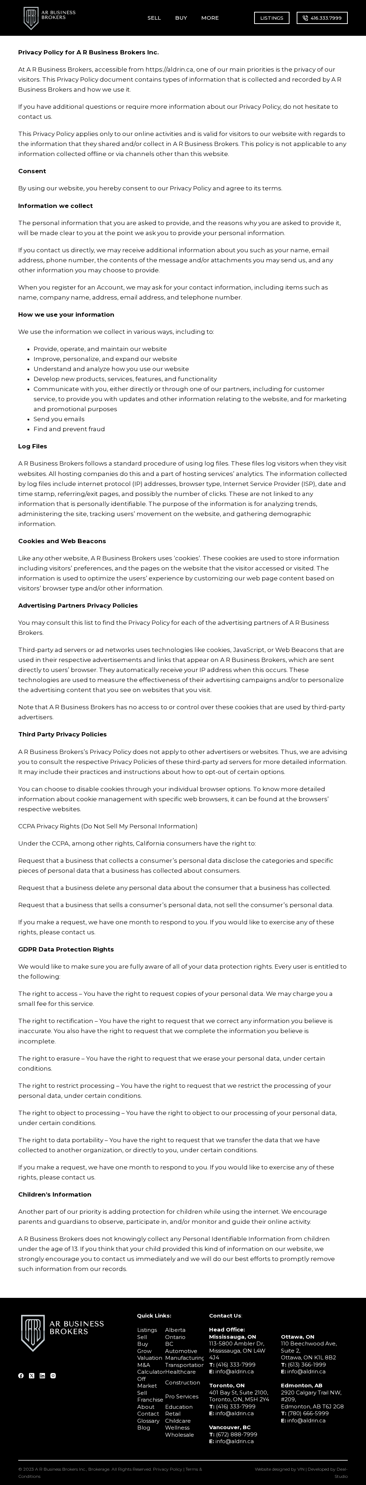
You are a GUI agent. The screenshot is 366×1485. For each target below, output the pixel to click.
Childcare (178, 1420)
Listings (147, 1329)
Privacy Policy (167, 1469)
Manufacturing (185, 1357)
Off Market (147, 1382)
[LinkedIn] (42, 1375)
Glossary (148, 1420)
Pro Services (181, 1396)
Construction (182, 1382)
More (210, 17)
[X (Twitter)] (31, 1375)
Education (179, 1406)
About (145, 1406)
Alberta (175, 1329)
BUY (181, 17)
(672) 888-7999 (236, 1434)
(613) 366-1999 (307, 1364)
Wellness (177, 1427)
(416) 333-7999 (236, 1364)
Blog (143, 1427)
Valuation (149, 1357)
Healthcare (180, 1371)
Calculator (151, 1371)
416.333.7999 (326, 18)
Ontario (175, 1337)
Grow (144, 1351)
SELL (154, 17)
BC (169, 1343)
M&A (143, 1365)
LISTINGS (271, 18)
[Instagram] (53, 1375)
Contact (148, 1413)
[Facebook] (21, 1375)
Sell (142, 1337)
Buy (142, 1343)
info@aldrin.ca (235, 1371)
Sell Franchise (150, 1396)
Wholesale (179, 1434)
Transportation (185, 1365)
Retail (172, 1413)
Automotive (181, 1351)
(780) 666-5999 (308, 1413)
